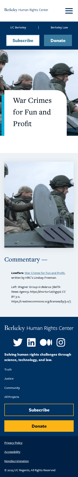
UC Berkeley (18, 27)
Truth (8, 369)
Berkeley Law (59, 27)
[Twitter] (18, 342)
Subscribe (23, 40)
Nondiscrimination (16, 461)
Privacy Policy (13, 442)
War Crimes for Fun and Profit (45, 273)
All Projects (11, 396)
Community (12, 387)
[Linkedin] (31, 342)
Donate (57, 40)
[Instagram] (61, 342)
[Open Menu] (68, 10)
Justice (8, 378)
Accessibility (12, 451)
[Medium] (46, 342)
